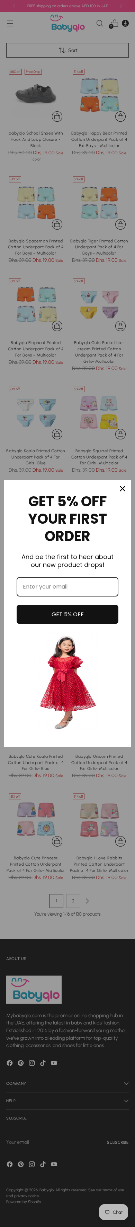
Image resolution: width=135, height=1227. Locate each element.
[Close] (122, 488)
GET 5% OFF (68, 614)
